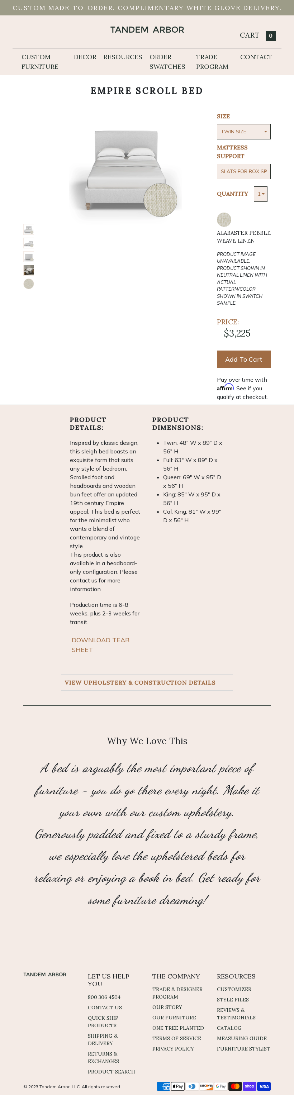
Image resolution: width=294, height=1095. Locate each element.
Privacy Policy (173, 1049)
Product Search (111, 1071)
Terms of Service (176, 1038)
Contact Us (105, 1007)
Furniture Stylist (243, 1049)
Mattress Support (232, 152)
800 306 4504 (104, 997)
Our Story (167, 1007)
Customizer (234, 989)
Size (223, 116)
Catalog (229, 1028)
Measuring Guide (242, 1038)
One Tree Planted (178, 1028)
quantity (232, 193)
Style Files (233, 999)
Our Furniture (174, 1017)
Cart (256, 34)
